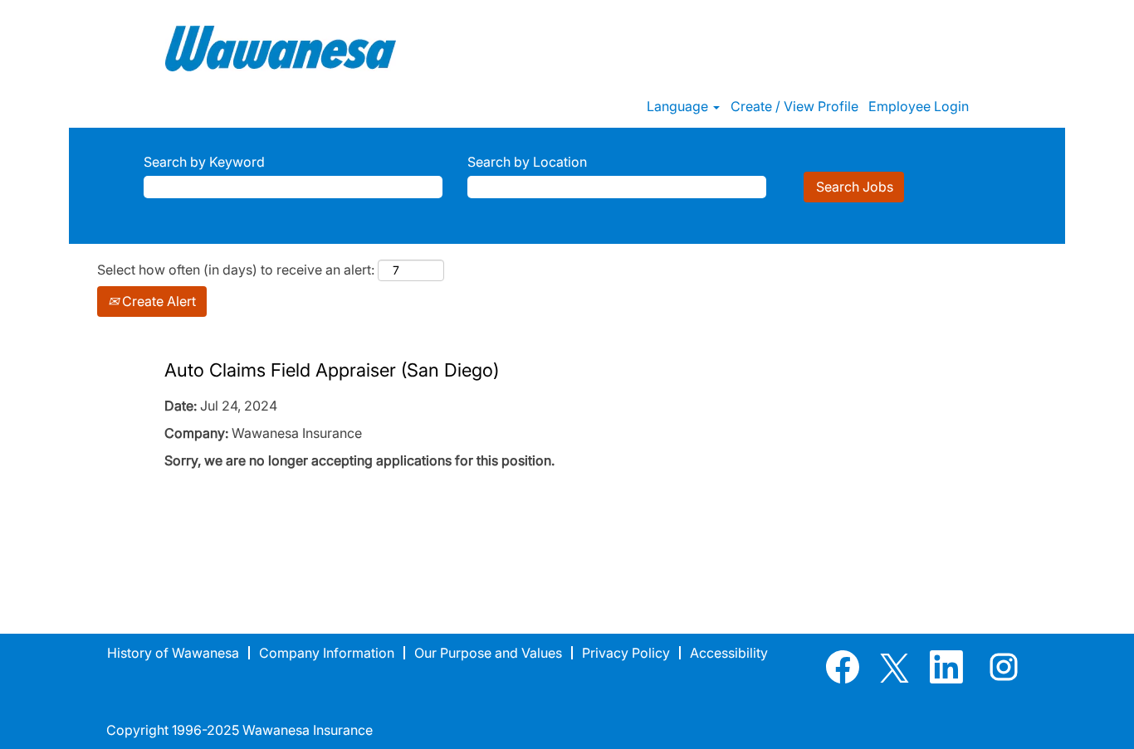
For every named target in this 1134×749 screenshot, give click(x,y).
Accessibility (729, 652)
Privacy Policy (626, 652)
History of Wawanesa (173, 652)
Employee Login (918, 106)
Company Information (326, 652)
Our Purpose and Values (488, 652)
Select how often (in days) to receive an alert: (235, 269)
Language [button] (679, 106)
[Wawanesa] (280, 48)
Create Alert (157, 301)
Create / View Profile (794, 106)
